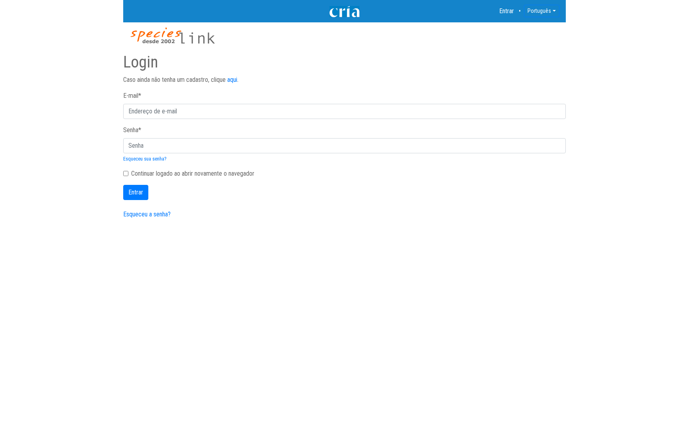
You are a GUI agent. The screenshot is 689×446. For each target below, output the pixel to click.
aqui (232, 79)
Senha (132, 130)
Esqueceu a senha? (147, 214)
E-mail (132, 95)
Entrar (507, 11)
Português (539, 11)
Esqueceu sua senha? (145, 159)
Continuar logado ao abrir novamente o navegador (192, 173)
